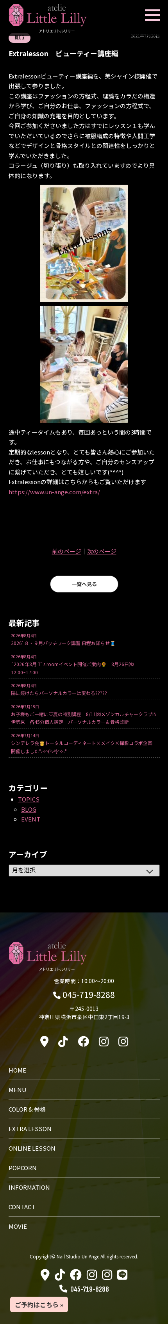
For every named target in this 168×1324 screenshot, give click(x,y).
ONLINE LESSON (32, 1148)
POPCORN (23, 1168)
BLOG (28, 809)
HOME (17, 1070)
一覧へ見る (84, 584)
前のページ (66, 551)
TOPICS (28, 799)
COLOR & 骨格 (27, 1109)
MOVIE (18, 1226)
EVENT (30, 819)
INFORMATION (29, 1187)
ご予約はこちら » (39, 1304)
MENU (18, 1089)
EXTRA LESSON (30, 1128)
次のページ (101, 551)
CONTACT (22, 1207)
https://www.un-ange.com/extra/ (54, 492)
